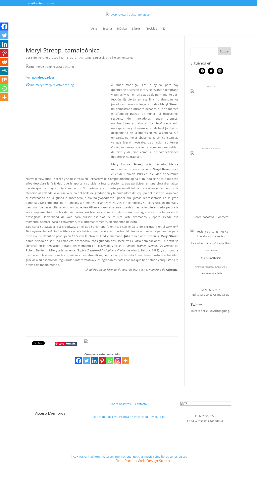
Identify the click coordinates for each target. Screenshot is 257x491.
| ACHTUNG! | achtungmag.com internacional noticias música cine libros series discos (128, 456)
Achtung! (86, 57)
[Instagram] (117, 360)
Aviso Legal (158, 417)
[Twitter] (86, 360)
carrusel (98, 57)
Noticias (151, 28)
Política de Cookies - (105, 417)
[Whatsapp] (109, 360)
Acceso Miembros (50, 413)
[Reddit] (4, 62)
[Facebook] (78, 360)
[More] (125, 360)
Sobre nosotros (204, 217)
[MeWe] (4, 71)
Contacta (222, 217)
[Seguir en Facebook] (29, 405)
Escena (107, 28)
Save (61, 343)
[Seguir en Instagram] (47, 405)
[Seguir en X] (38, 405)
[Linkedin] (94, 360)
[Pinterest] (102, 360)
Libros (136, 28)
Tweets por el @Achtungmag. (210, 311)
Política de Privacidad (133, 417)
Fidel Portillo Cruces (44, 57)
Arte (94, 28)
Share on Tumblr (71, 344)
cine (108, 57)
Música (122, 28)
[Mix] (4, 80)
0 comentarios (123, 57)
